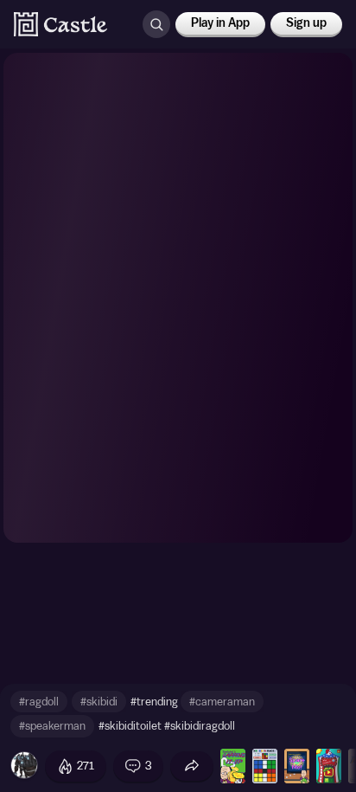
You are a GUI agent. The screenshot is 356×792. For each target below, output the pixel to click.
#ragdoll (39, 701)
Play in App (220, 23)
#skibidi (99, 701)
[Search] (156, 24)
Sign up (306, 23)
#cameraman (222, 701)
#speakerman (52, 725)
